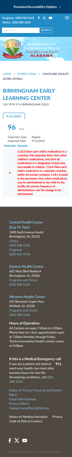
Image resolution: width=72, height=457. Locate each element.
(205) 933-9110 (19, 254)
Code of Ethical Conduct (25, 421)
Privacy (57, 416)
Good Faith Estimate (22, 399)
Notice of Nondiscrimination (28, 416)
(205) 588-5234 (19, 245)
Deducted (10, 146)
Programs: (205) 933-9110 (18, 18)
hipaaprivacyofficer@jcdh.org (29, 408)
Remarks (22, 146)
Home (7, 74)
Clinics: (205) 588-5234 (16, 22)
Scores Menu (26, 74)
